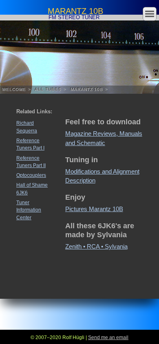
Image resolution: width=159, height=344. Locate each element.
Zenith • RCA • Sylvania (96, 246)
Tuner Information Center (28, 210)
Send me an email (108, 337)
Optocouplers (31, 175)
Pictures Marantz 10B (94, 208)
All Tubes (48, 89)
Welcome (14, 89)
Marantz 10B (87, 89)
